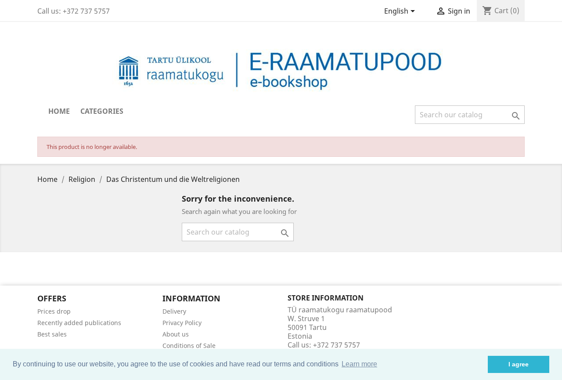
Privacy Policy (182, 322)
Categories (101, 111)
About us (175, 334)
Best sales (52, 334)
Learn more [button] (359, 364)
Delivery (174, 311)
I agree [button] (518, 364)
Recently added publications (79, 322)
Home (59, 111)
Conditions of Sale (189, 345)
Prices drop (54, 311)
